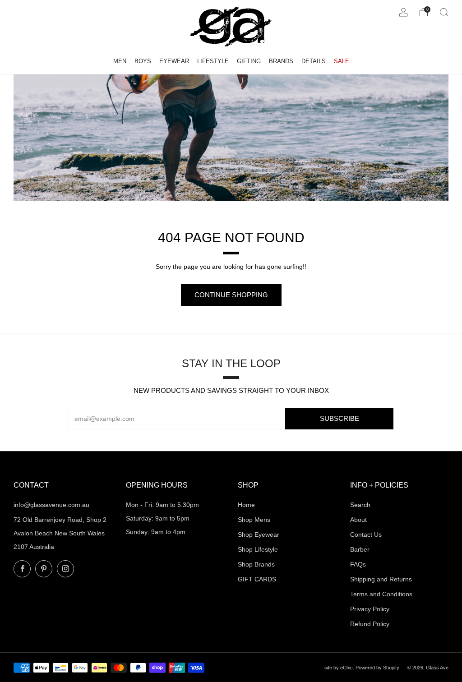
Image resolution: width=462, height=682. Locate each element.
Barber (360, 549)
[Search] (443, 12)
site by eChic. (340, 667)
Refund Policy (369, 623)
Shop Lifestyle (258, 549)
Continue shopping (231, 295)
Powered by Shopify (377, 667)
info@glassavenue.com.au (51, 504)
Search (360, 504)
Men (119, 61)
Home (246, 504)
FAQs (358, 564)
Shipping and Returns (381, 579)
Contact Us (366, 534)
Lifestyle (213, 61)
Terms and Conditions (381, 594)
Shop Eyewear (258, 534)
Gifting (249, 61)
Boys (142, 61)
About (358, 519)
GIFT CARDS (257, 579)
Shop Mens (254, 519)
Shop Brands (256, 564)
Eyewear (174, 61)
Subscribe (339, 418)
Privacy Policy (369, 609)
